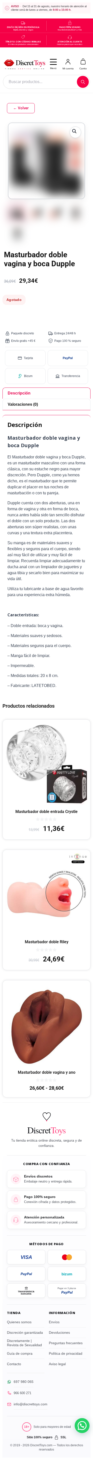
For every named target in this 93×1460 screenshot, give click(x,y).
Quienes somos (19, 1322)
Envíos (54, 1322)
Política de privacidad (65, 1353)
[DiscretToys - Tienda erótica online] (24, 64)
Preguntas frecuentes (66, 1343)
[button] (75, 132)
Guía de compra (19, 1353)
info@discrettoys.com (30, 1404)
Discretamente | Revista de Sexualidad (24, 1343)
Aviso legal (57, 1364)
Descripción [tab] (19, 393)
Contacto (14, 1364)
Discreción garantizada (25, 1332)
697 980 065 (23, 1382)
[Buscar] (83, 82)
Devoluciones (59, 1332)
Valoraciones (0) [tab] (23, 404)
